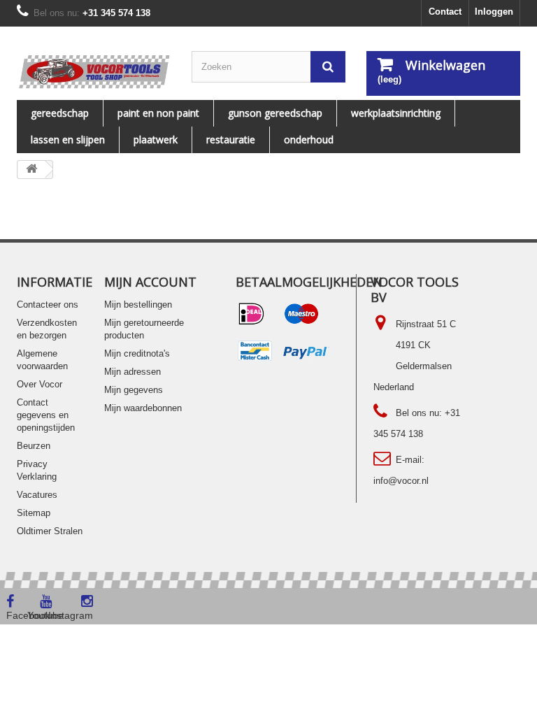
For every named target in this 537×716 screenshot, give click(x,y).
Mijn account (150, 281)
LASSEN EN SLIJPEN (68, 139)
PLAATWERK (156, 139)
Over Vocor (39, 384)
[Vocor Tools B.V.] (94, 72)
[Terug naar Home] (31, 169)
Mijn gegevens (133, 390)
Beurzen (33, 446)
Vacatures (37, 494)
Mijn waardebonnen (143, 408)
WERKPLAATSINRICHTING (396, 113)
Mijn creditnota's (137, 353)
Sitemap (33, 513)
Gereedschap (60, 113)
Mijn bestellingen (138, 304)
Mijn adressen (132, 371)
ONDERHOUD (309, 139)
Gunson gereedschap (275, 113)
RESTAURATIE (230, 139)
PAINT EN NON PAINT (158, 113)
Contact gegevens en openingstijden (46, 415)
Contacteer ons (47, 304)
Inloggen (494, 11)
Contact (445, 11)
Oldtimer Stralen (50, 531)
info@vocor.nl (401, 480)
